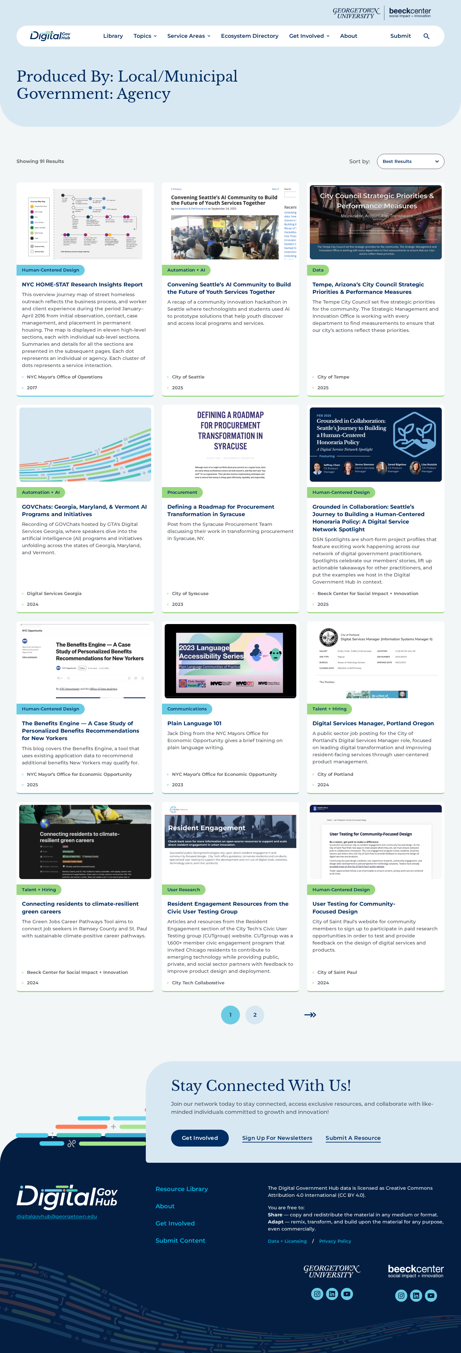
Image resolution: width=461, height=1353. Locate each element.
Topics (142, 36)
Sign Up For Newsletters (277, 1138)
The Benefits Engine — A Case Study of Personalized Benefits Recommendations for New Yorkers (80, 731)
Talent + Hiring (330, 708)
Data (318, 270)
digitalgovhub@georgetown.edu (57, 1216)
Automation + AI (186, 270)
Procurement (182, 492)
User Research (183, 889)
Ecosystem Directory (249, 36)
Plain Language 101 (194, 723)
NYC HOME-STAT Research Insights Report (82, 284)
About (348, 36)
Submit (400, 36)
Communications (187, 708)
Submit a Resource (353, 1138)
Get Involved (306, 36)
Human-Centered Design (50, 270)
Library (113, 36)
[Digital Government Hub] (50, 36)
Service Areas (186, 36)
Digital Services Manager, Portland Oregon (373, 723)
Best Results (397, 161)
